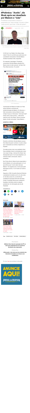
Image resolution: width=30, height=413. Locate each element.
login (8, 261)
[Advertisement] (15, 349)
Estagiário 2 (9, 28)
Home (2, 10)
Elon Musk (16, 236)
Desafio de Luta (9, 236)
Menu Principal (7, 10)
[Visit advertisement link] (15, 2)
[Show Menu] (1, 6)
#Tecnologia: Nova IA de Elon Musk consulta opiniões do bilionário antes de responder (19, 210)
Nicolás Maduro (23, 236)
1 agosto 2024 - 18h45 (18, 28)
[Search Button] (28, 6)
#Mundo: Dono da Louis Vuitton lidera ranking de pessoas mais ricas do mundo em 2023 (7, 228)
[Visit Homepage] (15, 5)
